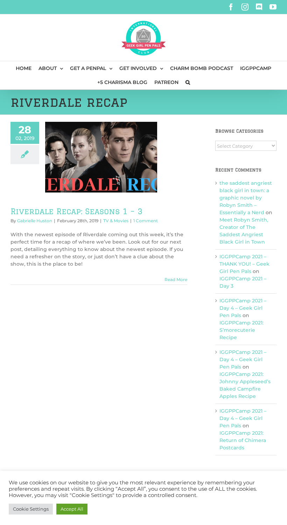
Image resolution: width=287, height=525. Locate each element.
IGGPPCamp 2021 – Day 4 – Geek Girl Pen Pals (242, 308)
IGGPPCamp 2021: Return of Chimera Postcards (242, 440)
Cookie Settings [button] (31, 509)
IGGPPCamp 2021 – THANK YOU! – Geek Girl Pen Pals (244, 263)
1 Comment (145, 220)
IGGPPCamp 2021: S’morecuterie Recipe (241, 330)
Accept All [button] (72, 509)
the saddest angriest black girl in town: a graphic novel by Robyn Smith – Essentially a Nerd (245, 198)
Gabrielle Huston (34, 220)
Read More (175, 279)
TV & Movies (115, 220)
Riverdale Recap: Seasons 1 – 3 (76, 211)
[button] (188, 82)
